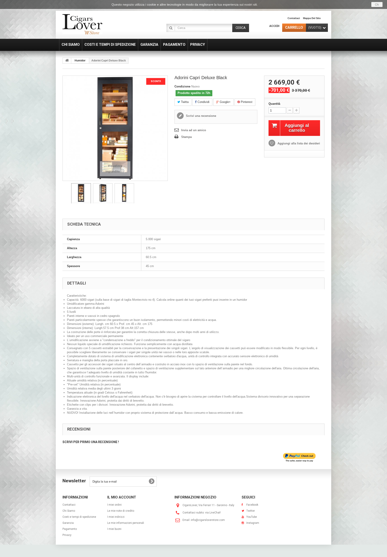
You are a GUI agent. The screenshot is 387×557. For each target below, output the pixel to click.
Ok (377, 4)
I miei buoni (114, 529)
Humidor (80, 60)
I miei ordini (114, 504)
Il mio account (121, 497)
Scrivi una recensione (200, 115)
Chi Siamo (68, 510)
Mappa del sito (312, 18)
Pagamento (69, 529)
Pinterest (246, 102)
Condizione (182, 86)
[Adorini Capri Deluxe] (81, 194)
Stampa (186, 137)
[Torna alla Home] (67, 60)
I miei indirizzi (116, 516)
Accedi (274, 26)
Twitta (184, 102)
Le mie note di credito (120, 510)
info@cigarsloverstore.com (208, 520)
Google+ (225, 102)
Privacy (66, 535)
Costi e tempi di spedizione (79, 516)
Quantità (274, 103)
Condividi (203, 102)
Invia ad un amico (193, 130)
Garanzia (68, 522)
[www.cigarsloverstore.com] (103, 24)
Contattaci (294, 18)
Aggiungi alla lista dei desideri (298, 143)
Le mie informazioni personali (125, 522)
